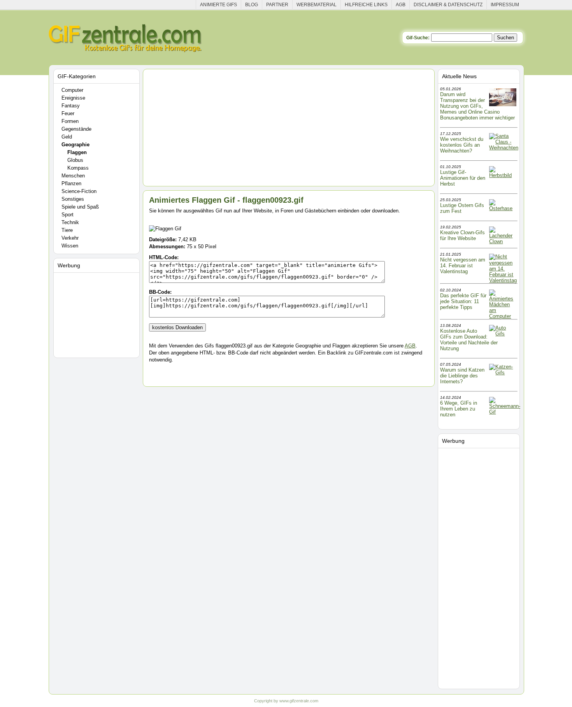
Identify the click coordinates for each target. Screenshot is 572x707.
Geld (66, 137)
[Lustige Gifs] (504, 412)
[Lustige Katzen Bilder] (502, 372)
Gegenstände (76, 129)
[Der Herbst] (502, 175)
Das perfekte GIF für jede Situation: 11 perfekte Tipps (463, 301)
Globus (75, 160)
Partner (277, 4)
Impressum (505, 4)
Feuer (67, 113)
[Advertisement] (98, 314)
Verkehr (70, 238)
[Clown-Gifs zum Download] (502, 241)
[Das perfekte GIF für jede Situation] (502, 316)
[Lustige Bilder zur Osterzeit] (502, 208)
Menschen (73, 176)
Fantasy (70, 106)
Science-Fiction (79, 191)
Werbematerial (317, 4)
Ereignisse (73, 98)
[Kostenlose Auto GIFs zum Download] (502, 334)
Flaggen (77, 152)
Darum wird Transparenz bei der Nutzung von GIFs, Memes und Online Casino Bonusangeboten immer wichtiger (477, 106)
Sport (67, 215)
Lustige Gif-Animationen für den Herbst (462, 178)
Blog (251, 4)
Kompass (78, 168)
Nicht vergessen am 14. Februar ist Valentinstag (462, 265)
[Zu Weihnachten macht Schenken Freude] (503, 148)
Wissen (69, 246)
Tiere (67, 230)
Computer (72, 90)
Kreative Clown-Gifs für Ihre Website (462, 235)
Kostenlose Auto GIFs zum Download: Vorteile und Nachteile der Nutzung (469, 339)
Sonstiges (72, 199)
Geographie (75, 144)
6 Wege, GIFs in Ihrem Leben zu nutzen (458, 409)
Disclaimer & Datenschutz (448, 4)
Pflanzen (71, 183)
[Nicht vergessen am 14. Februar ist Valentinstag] (503, 280)
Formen (70, 121)
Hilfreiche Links (366, 4)
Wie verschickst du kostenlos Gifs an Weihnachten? (461, 145)
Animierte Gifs (218, 4)
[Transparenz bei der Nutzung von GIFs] (502, 104)
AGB (400, 4)
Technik (70, 222)
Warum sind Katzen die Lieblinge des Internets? (462, 375)
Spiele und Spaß (80, 207)
